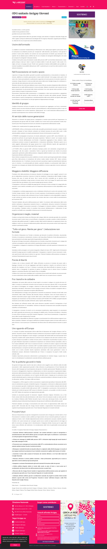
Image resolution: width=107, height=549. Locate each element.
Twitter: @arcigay (19, 527)
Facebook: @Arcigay (20, 522)
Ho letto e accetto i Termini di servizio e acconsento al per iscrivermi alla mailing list (47, 528)
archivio (64, 17)
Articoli (24, 17)
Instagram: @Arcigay (20, 525)
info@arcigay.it (18, 514)
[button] (90, 6)
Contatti (82, 6)
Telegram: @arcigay (20, 530)
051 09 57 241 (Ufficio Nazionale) (23, 512)
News (49, 545)
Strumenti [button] (71, 6)
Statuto (42, 545)
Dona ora (82, 108)
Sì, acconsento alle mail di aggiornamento (44, 534)
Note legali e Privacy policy (87, 545)
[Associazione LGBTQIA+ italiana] (19, 2)
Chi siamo (36, 545)
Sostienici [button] (28, 6)
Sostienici (82, 14)
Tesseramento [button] (62, 6)
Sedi (77, 6)
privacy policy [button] (22, 541)
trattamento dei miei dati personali (43, 528)
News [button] (53, 6)
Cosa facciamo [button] (45, 6)
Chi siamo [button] (36, 6)
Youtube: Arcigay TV (20, 533)
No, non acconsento (40, 535)
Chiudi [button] (15, 545)
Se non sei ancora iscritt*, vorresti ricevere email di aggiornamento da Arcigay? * (47, 531)
